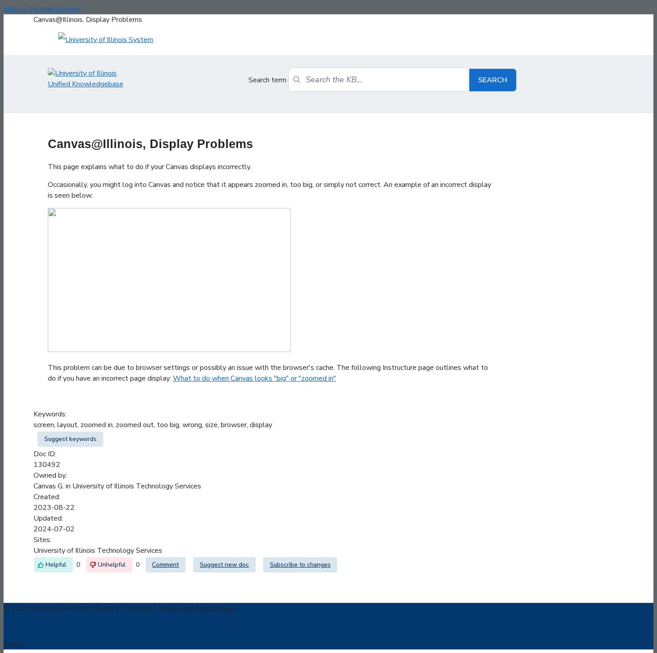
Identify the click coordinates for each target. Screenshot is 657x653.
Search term (267, 80)
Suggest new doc (224, 564)
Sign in (14, 644)
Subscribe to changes (300, 564)
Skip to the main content (42, 9)
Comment (165, 564)
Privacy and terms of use (196, 608)
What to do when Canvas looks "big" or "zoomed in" (254, 378)
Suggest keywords (70, 439)
